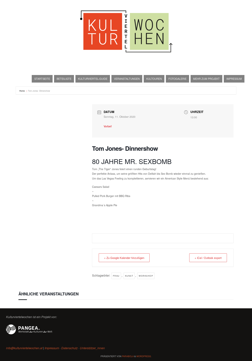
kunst (129, 275)
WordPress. (143, 356)
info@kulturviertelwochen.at (24, 348)
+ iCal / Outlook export (208, 258)
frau (116, 275)
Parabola (128, 356)
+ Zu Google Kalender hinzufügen (124, 258)
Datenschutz (69, 348)
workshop (146, 275)
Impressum (52, 348)
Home (22, 90)
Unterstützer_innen (92, 348)
